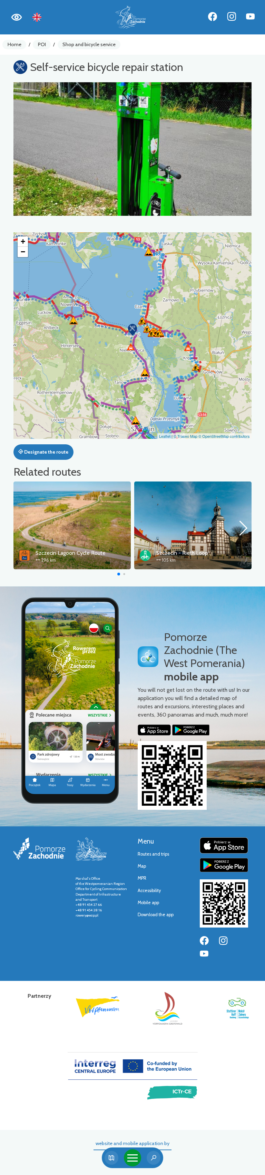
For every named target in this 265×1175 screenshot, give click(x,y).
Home (14, 44)
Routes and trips (153, 854)
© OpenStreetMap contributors (224, 436)
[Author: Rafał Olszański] (132, 149)
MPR (142, 878)
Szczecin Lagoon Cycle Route (71, 553)
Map (142, 866)
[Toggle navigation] (132, 1157)
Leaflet (164, 436)
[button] (132, 330)
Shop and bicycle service (89, 44)
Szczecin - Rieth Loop (182, 553)
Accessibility (149, 890)
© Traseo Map (185, 436)
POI (42, 44)
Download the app (156, 914)
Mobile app (148, 902)
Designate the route (45, 452)
